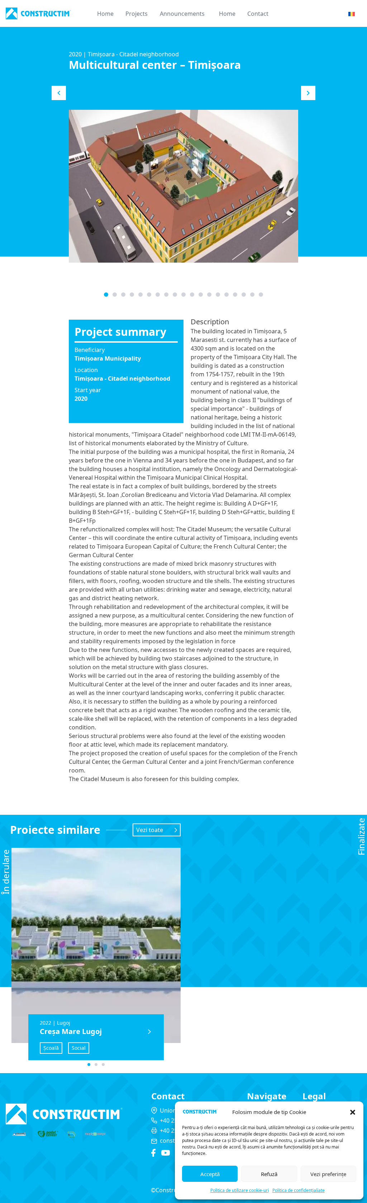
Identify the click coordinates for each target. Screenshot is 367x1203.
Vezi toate (149, 830)
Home (105, 14)
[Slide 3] (132, 294)
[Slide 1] (115, 294)
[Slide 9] (183, 294)
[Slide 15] (235, 294)
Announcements (182, 14)
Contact (257, 14)
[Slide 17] (252, 294)
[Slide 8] (175, 294)
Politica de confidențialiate (298, 1190)
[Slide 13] (218, 294)
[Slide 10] (192, 294)
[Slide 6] (158, 294)
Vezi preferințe (328, 1174)
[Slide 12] (209, 294)
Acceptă (210, 1174)
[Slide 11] (201, 294)
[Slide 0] (106, 294)
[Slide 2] (123, 294)
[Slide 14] (226, 294)
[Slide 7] (166, 294)
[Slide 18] (261, 294)
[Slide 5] (149, 294)
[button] (352, 1112)
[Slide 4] (140, 294)
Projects (136, 14)
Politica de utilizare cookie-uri (239, 1190)
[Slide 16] (244, 294)
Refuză (269, 1174)
